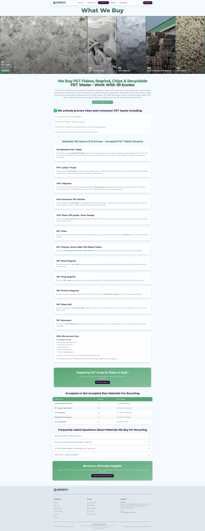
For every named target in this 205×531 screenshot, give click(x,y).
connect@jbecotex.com (128, 512)
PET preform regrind (111, 294)
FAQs (55, 517)
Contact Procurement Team (102, 475)
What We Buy (58, 511)
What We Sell (58, 508)
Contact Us (147, 2)
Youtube (92, 514)
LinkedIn (92, 505)
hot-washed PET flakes (77, 153)
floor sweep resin (71, 219)
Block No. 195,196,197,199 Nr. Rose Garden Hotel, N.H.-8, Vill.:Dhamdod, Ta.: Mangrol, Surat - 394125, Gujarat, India (135, 506)
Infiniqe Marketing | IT (145, 526)
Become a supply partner (101, 102)
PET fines (126, 235)
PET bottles (75, 203)
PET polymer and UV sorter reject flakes (78, 250)
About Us (57, 505)
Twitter (91, 511)
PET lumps (73, 171)
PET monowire (71, 324)
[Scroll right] (202, 45)
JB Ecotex (71, 526)
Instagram (92, 508)
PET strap (67, 280)
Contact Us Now (101, 382)
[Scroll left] (3, 45)
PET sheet (75, 264)
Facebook (92, 502)
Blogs (55, 502)
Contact (56, 514)
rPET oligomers (100, 187)
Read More (5, 70)
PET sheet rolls (78, 308)
